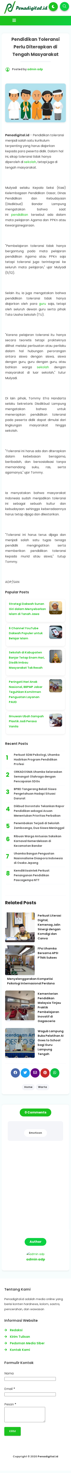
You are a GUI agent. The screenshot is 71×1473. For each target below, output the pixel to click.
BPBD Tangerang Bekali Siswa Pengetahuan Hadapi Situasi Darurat (35, 794)
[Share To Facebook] (15, 1073)
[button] (53, 6)
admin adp (35, 1259)
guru (42, 303)
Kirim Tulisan (20, 1337)
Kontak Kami (20, 1350)
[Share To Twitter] (25, 1073)
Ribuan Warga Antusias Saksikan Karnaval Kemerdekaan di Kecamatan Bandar (37, 841)
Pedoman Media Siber (27, 1343)
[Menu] (36, 20)
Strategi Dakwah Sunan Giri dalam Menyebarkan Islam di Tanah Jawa (27, 609)
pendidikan (19, 214)
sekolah (30, 162)
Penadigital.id (48, 1456)
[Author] (35, 1254)
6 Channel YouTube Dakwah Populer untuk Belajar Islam (26, 633)
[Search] (64, 6)
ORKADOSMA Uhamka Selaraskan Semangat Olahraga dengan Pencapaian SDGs (38, 776)
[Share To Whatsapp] (54, 1073)
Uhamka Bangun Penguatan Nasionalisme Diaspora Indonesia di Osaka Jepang (38, 858)
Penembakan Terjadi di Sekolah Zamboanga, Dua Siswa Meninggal (39, 825)
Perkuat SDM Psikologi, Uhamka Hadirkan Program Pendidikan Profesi (37, 759)
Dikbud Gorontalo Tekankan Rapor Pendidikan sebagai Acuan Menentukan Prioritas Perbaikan (39, 811)
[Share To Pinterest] (45, 1073)
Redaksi (16, 1330)
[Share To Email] (35, 1073)
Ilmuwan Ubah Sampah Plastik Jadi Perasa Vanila (26, 721)
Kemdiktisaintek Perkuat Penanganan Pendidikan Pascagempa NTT (32, 875)
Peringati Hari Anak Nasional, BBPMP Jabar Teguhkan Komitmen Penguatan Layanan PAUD (25, 692)
